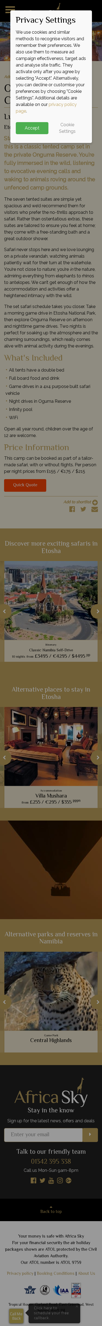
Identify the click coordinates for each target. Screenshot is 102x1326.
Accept (32, 128)
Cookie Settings (67, 128)
